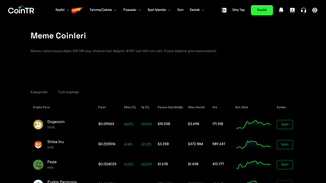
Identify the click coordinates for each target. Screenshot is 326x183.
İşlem (285, 124)
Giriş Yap (238, 10)
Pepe (52, 162)
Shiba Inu (55, 142)
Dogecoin (56, 122)
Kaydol (262, 10)
